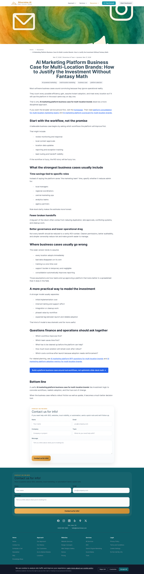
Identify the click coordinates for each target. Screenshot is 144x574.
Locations (40, 555)
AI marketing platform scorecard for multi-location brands (87, 113)
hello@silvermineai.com (79, 528)
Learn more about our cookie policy (80, 568)
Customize (113, 569)
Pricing (63, 555)
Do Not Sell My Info (116, 552)
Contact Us (16, 545)
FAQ (13, 555)
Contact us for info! (41, 458)
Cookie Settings (115, 548)
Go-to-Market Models (44, 552)
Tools (87, 555)
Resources (93, 3)
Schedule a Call (17, 548)
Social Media (90, 552)
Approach (71, 3)
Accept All (123, 569)
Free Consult (110, 3)
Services (82, 3)
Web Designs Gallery (67, 548)
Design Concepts (66, 545)
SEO (87, 545)
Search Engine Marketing (94, 548)
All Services (89, 541)
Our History (40, 545)
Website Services (66, 541)
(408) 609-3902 (63, 528)
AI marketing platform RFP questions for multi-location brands (77, 359)
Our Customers (42, 548)
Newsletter (40, 49)
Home (31, 49)
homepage (78, 110)
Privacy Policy (114, 541)
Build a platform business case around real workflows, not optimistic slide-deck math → (69, 370)
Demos (63, 552)
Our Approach (41, 541)
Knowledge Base (17, 559)
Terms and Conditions (117, 545)
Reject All (103, 569)
